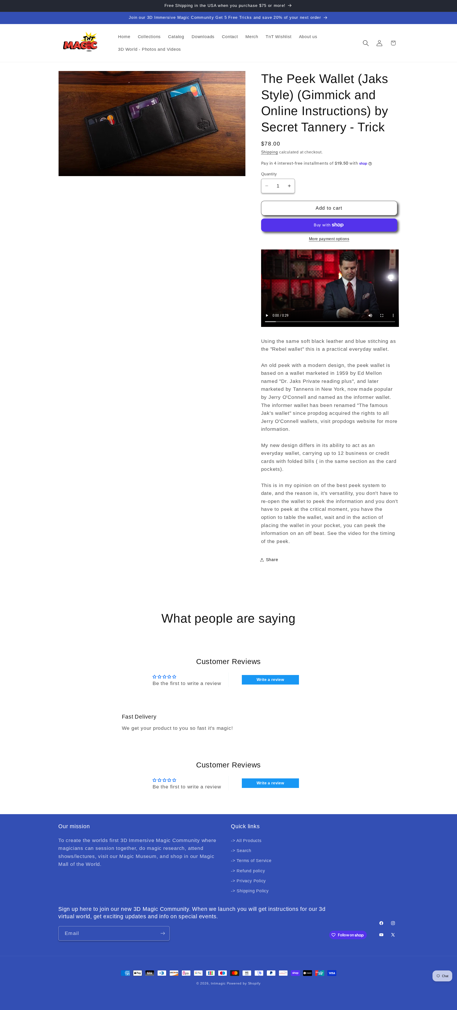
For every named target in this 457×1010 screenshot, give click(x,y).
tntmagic (218, 983)
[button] (366, 43)
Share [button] (272, 559)
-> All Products (246, 840)
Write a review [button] (270, 680)
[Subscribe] (162, 933)
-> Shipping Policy (250, 890)
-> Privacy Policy (248, 880)
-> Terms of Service (251, 860)
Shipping (269, 152)
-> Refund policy (248, 870)
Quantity (269, 174)
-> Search (241, 850)
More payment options (329, 239)
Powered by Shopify (244, 983)
